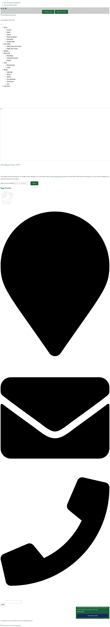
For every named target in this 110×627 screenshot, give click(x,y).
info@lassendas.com (11, 475)
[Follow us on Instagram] (3, 8)
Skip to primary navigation (12, 2)
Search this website (7, 183)
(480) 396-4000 (10, 589)
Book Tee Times (61, 12)
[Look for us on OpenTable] (5, 8)
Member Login (48, 12)
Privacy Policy (80, 611)
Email (3, 602)
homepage (57, 176)
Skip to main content (10, 5)
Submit (2, 604)
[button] (5, 27)
